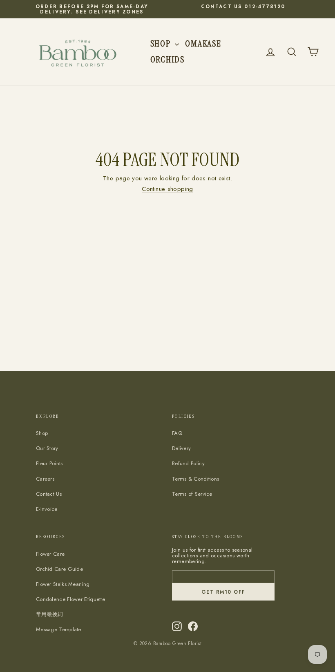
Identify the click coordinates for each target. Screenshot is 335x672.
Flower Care (50, 554)
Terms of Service (192, 494)
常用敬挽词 (49, 614)
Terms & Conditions (195, 479)
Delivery (181, 448)
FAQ (177, 433)
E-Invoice (47, 509)
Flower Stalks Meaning (62, 584)
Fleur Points (49, 463)
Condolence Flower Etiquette (70, 599)
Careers (45, 479)
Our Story (47, 448)
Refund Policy (188, 463)
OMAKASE (203, 43)
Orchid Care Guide (59, 569)
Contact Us (49, 494)
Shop (161, 43)
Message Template (58, 629)
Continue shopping (167, 188)
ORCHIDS (167, 59)
